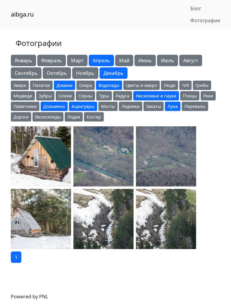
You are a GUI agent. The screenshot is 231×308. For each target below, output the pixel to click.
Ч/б (185, 85)
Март (77, 60)
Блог (195, 8)
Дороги (21, 117)
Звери (20, 85)
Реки (208, 96)
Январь (23, 60)
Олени (65, 96)
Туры (104, 96)
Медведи (23, 96)
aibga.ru (22, 14)
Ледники (131, 106)
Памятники (25, 106)
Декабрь (113, 73)
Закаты (153, 106)
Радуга (122, 96)
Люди (169, 85)
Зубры (45, 96)
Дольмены (54, 106)
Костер (94, 117)
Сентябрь (26, 73)
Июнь (145, 60)
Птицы (190, 96)
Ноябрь (85, 73)
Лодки (73, 117)
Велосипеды (48, 117)
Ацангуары (83, 106)
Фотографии (205, 20)
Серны (85, 96)
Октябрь (57, 73)
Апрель (101, 60)
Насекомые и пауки (156, 96)
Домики (64, 85)
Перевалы (194, 106)
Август (190, 60)
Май (124, 60)
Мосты (108, 106)
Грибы (202, 85)
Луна (173, 106)
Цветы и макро (141, 85)
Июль (167, 60)
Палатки (41, 85)
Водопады (109, 85)
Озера (85, 85)
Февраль (51, 60)
